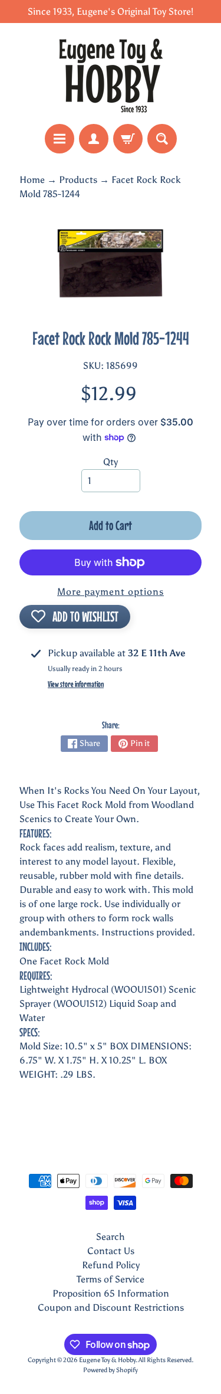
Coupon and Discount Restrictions (111, 1307)
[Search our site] (162, 138)
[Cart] (128, 138)
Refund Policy (111, 1265)
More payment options (110, 591)
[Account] (93, 138)
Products (78, 179)
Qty (110, 461)
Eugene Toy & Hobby (107, 1360)
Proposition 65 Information (110, 1293)
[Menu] (59, 138)
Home (32, 179)
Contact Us (110, 1250)
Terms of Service (110, 1279)
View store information (76, 684)
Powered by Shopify (110, 1370)
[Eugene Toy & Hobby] (110, 73)
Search (110, 1236)
